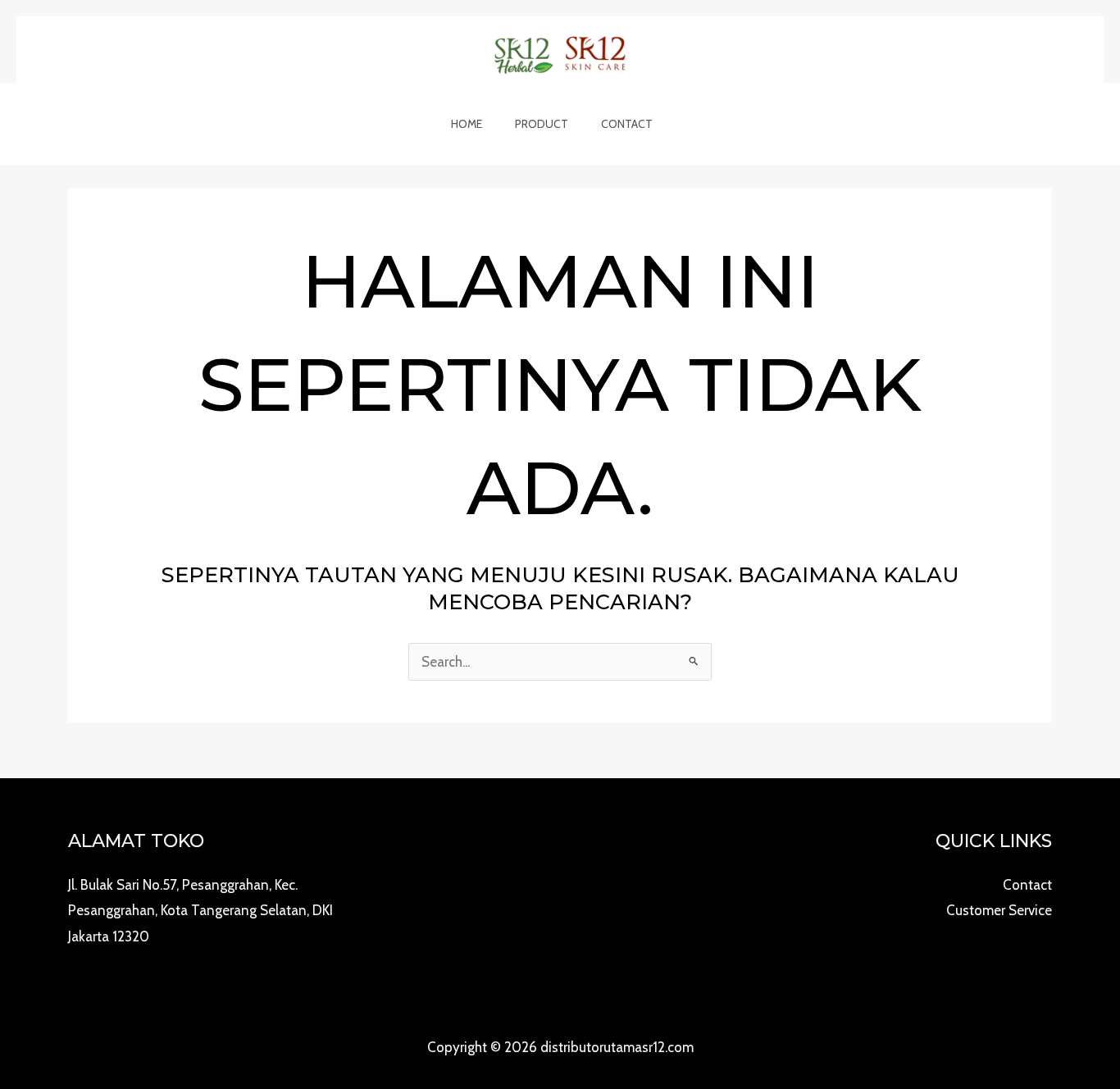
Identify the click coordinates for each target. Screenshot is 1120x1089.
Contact (627, 123)
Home (466, 123)
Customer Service (999, 910)
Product (541, 123)
